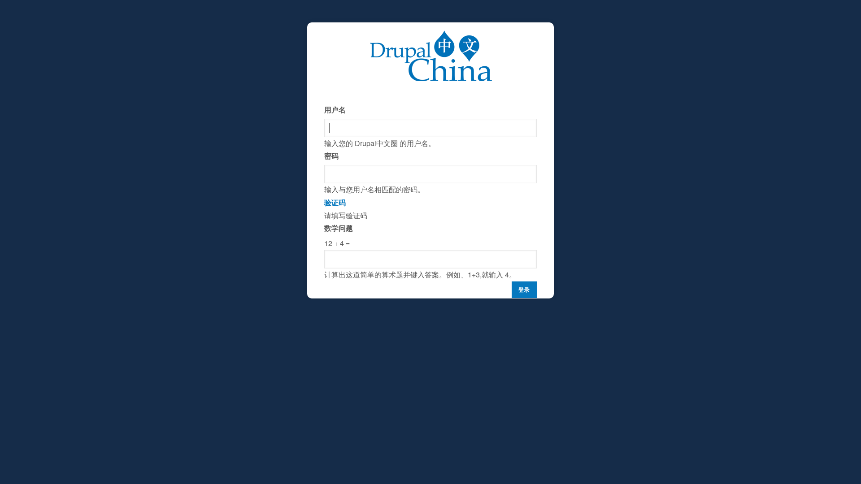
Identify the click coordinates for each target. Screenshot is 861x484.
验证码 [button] (335, 202)
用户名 (335, 109)
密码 (331, 156)
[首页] (430, 36)
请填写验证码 (420, 238)
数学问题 (338, 228)
